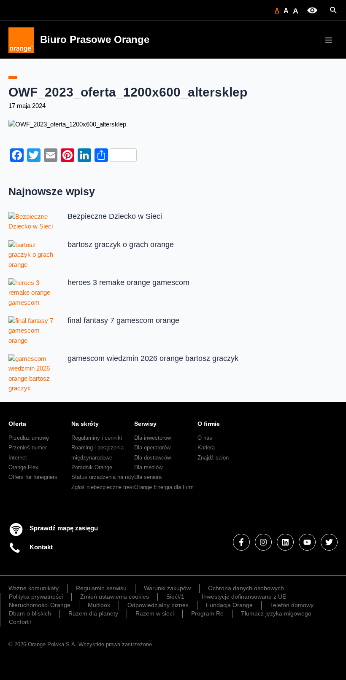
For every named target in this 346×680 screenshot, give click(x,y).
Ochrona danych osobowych (246, 588)
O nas (204, 438)
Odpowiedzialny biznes (158, 605)
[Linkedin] (285, 542)
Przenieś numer (27, 447)
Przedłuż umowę (28, 438)
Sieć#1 (175, 596)
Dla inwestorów (152, 438)
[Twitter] (329, 542)
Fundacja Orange (229, 605)
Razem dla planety (93, 613)
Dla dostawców (152, 457)
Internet (17, 457)
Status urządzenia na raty (102, 477)
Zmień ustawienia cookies (114, 596)
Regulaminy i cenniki (96, 438)
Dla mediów (148, 467)
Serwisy (145, 423)
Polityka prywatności (36, 596)
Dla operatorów (152, 447)
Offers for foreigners (32, 477)
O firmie (208, 423)
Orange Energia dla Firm (164, 487)
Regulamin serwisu (101, 588)
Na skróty (85, 423)
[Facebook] (241, 542)
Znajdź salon (213, 457)
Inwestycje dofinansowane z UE (244, 596)
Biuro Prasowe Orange (94, 39)
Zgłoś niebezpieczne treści (104, 487)
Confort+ (20, 621)
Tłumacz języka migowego (276, 613)
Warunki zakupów (167, 588)
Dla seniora (148, 477)
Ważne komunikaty (33, 588)
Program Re (207, 613)
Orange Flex (23, 467)
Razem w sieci (154, 613)
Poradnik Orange (91, 467)
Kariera (206, 447)
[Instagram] (263, 542)
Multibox (99, 605)
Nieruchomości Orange (39, 605)
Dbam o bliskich (30, 613)
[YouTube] (307, 542)
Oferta (17, 423)
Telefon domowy (292, 605)
